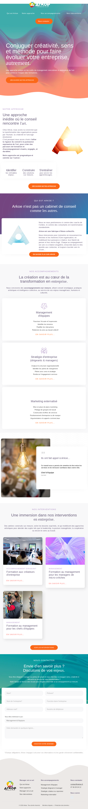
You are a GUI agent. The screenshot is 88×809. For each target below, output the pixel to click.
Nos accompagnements (50, 13)
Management (55, 569)
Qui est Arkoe (12, 13)
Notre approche (28, 13)
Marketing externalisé (48, 794)
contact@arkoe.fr (77, 784)
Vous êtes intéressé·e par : (14, 717)
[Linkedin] (72, 797)
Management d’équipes (49, 785)
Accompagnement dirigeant (21, 569)
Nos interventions (74, 13)
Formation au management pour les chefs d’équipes (22, 627)
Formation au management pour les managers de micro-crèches (64, 574)
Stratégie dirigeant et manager (51, 788)
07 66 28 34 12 (76, 787)
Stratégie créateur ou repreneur (52, 791)
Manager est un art (26, 791)
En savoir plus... (15, 580)
